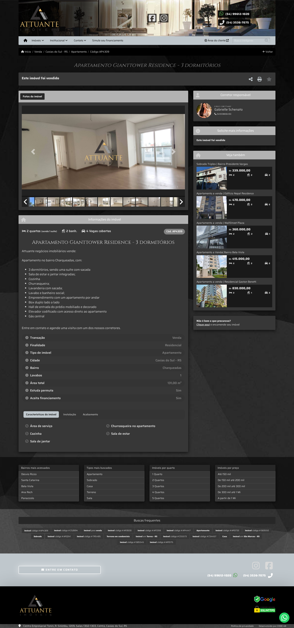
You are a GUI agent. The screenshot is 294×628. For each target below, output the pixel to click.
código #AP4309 (36, 530)
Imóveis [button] (36, 40)
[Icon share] (152, 18)
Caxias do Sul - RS (57, 52)
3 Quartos (158, 486)
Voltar (269, 52)
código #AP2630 (120, 530)
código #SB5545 (132, 542)
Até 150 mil (224, 474)
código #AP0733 (227, 530)
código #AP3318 (149, 530)
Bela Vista (27, 486)
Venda (38, 52)
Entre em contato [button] (61, 570)
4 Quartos (158, 492)
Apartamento (79, 52)
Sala (89, 498)
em (146, 536)
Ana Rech (26, 492)
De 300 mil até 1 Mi (229, 492)
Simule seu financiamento (107, 40)
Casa (90, 486)
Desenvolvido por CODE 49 (272, 626)
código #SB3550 (257, 530)
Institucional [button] (57, 40)
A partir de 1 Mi (227, 498)
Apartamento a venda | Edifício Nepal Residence (225, 193)
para (93, 530)
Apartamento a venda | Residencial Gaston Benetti (226, 282)
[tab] (32, 96)
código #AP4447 (179, 530)
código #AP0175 (161, 542)
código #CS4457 (204, 536)
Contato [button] (78, 40)
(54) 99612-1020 (237, 14)
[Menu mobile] (25, 40)
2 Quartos (158, 480)
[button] (34, 151)
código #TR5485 (89, 536)
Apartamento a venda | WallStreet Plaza (220, 223)
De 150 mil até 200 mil (231, 480)
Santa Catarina (30, 480)
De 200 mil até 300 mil (231, 486)
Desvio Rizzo (29, 474)
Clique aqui (203, 325)
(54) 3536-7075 (237, 22)
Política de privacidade (242, 626)
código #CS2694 (66, 530)
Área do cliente (216, 40)
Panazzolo (27, 498)
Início (27, 52)
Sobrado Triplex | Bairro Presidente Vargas (222, 164)
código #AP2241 (59, 536)
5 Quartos (158, 498)
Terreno (91, 492)
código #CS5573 (175, 536)
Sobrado (92, 480)
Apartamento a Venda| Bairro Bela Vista (220, 252)
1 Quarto (157, 474)
